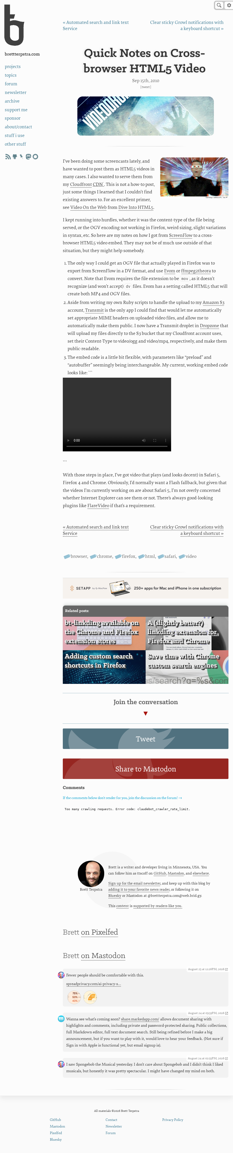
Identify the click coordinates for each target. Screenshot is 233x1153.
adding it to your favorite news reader (139, 889)
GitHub (160, 873)
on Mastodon (103, 956)
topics (11, 75)
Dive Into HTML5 (135, 207)
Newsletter (114, 1126)
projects (13, 66)
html (150, 556)
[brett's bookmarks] (21, 156)
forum (11, 84)
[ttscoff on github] (14, 156)
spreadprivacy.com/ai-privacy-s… (93, 983)
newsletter (15, 92)
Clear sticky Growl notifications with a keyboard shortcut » (187, 530)
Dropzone (209, 326)
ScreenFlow (180, 235)
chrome (104, 556)
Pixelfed (56, 1133)
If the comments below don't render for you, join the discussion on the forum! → (122, 798)
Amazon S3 (213, 302)
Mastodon (176, 873)
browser (79, 556)
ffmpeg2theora (196, 271)
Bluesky (114, 895)
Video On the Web (88, 207)
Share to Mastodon (145, 769)
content (122, 906)
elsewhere (201, 873)
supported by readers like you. (157, 906)
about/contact (18, 127)
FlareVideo (98, 505)
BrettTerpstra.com (22, 54)
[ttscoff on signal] (35, 156)
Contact (111, 1120)
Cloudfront (81, 184)
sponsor (12, 118)
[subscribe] (8, 156)
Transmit (94, 310)
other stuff (15, 144)
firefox (128, 556)
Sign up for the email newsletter (134, 883)
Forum (111, 1133)
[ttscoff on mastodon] (28, 156)
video (191, 556)
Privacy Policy (172, 1120)
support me (16, 110)
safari (170, 556)
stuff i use (15, 135)
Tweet (146, 87)
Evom (169, 271)
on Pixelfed (99, 932)
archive (12, 101)
